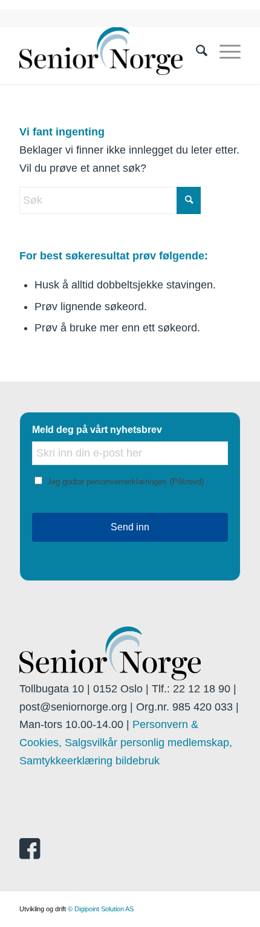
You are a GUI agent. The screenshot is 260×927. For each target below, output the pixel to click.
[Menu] (224, 51)
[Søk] (195, 51)
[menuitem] (195, 51)
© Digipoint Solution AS (101, 908)
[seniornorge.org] (107, 51)
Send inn (130, 527)
